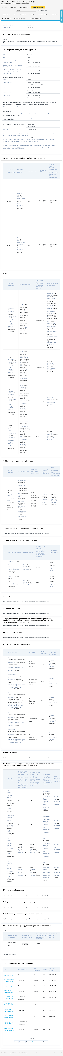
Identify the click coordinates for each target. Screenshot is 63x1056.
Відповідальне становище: (19, 18)
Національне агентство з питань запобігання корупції (49, 1052)
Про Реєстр (4, 7)
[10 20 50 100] (31, 1035)
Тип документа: (22, 14)
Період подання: (55, 14)
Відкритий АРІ (13, 7)
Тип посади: (32, 14)
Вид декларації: (6, 14)
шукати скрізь (43, 10)
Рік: (14, 14)
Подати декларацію (38, 7)
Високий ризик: (6, 18)
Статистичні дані (23, 7)
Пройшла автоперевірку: (36, 18)
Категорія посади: (42, 14)
